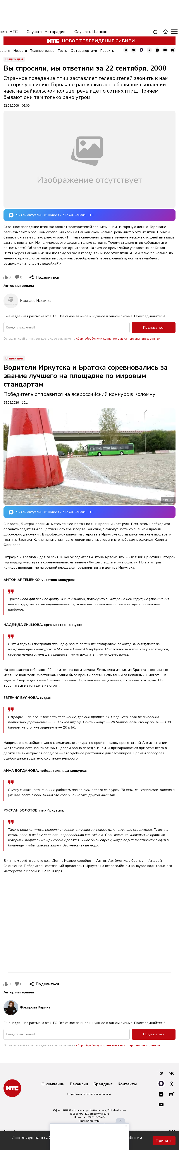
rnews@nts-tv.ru (89, 1120)
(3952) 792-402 (96, 1117)
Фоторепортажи (84, 50)
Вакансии (79, 1084)
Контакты (127, 1084)
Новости (20, 50)
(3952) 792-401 (79, 1113)
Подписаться (153, 327)
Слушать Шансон (90, 31)
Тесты (62, 50)
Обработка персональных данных (89, 1094)
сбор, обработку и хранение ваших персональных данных (118, 339)
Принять (164, 1140)
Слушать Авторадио (46, 31)
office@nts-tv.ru (99, 1113)
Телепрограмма (42, 50)
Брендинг (102, 1084)
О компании (53, 1084)
